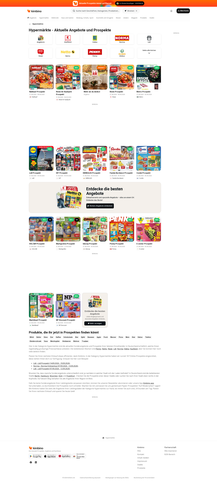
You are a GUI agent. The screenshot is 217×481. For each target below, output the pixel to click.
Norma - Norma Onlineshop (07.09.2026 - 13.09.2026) (55, 366)
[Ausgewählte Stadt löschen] (136, 11)
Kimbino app (148, 383)
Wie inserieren (170, 451)
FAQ (139, 451)
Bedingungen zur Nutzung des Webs (117, 478)
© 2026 (69, 478)
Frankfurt (71, 376)
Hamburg (45, 376)
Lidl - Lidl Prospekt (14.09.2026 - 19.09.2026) (51, 363)
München (54, 376)
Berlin (37, 376)
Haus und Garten (67, 18)
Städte (152, 18)
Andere (126, 18)
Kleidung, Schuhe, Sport (84, 18)
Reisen (118, 18)
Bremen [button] (130, 11)
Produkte (143, 18)
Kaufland (134, 349)
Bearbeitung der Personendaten (144, 478)
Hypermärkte (44, 18)
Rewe (110, 349)
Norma (120, 349)
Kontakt (140, 454)
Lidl (114, 349)
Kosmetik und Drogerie (104, 18)
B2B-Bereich (169, 454)
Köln (61, 376)
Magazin (134, 18)
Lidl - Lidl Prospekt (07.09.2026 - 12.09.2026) (51, 368)
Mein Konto (184, 11)
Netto (104, 349)
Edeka (126, 349)
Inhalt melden (143, 458)
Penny (98, 349)
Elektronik (55, 18)
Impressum (142, 461)
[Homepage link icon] (103, 438)
